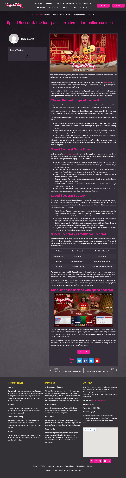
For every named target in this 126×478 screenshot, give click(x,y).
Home (34, 14)
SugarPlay (38, 3)
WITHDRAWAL (42, 8)
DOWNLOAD (70, 3)
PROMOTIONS (83, 3)
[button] (44, 50)
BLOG (85, 8)
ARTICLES (75, 8)
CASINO (49, 3)
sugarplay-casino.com (99, 400)
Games (64, 8)
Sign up (58, 3)
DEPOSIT (54, 8)
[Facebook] (92, 461)
